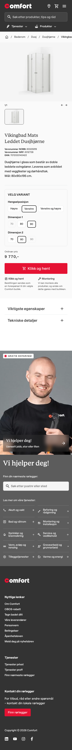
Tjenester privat (14, 664)
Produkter (46, 26)
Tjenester (17, 26)
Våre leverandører (15, 620)
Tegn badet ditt (14, 614)
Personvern (12, 625)
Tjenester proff (14, 669)
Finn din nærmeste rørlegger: (20, 476)
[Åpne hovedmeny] (64, 6)
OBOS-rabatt (13, 609)
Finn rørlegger (17, 712)
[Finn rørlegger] (49, 6)
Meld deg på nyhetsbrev (19, 641)
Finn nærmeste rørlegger (20, 675)
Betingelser (11, 630)
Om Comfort (12, 604)
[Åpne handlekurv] (57, 6)
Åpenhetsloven (14, 636)
